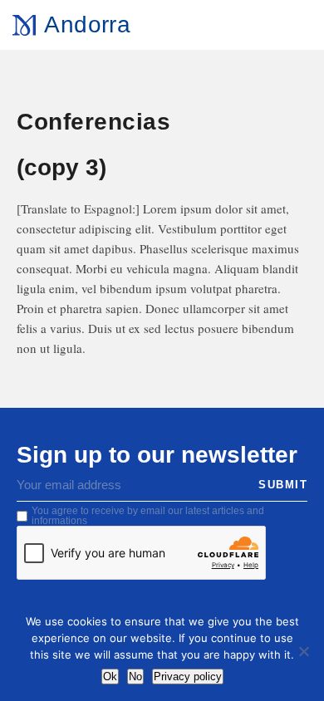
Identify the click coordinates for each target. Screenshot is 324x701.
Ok (110, 676)
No (135, 676)
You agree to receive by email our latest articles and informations (148, 516)
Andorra (87, 24)
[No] (303, 651)
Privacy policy (188, 676)
